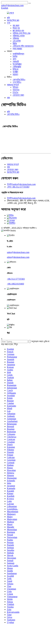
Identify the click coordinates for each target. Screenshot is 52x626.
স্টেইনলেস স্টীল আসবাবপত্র (23, 46)
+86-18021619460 (15, 284)
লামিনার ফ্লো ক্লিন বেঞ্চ (21, 33)
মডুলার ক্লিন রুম (13, 20)
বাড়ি (8, 17)
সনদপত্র (16, 90)
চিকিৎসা (15, 69)
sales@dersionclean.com (18, 252)
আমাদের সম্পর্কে (13, 84)
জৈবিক (15, 56)
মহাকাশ (15, 74)
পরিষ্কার (16, 38)
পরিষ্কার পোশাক (19, 36)
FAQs (15, 92)
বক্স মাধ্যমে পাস (18, 30)
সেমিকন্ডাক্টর (17, 66)
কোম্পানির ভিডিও (19, 79)
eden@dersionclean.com (18, 257)
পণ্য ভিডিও (17, 82)
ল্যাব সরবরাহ (17, 48)
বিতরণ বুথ (16, 28)
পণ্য (8, 23)
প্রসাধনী (16, 61)
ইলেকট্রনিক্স (17, 64)
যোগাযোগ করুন (18, 95)
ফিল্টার (15, 43)
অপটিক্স (15, 72)
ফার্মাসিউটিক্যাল (18, 54)
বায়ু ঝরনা (16, 25)
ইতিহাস (15, 87)
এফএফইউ (17, 41)
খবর (8, 97)
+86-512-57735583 (16, 279)
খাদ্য (14, 59)
